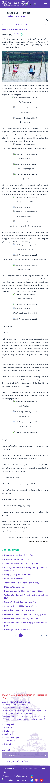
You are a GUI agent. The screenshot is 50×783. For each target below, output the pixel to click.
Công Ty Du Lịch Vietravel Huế (18, 574)
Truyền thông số (11, 737)
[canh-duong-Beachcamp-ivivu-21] (25, 422)
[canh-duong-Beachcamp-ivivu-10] (25, 412)
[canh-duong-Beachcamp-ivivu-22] (25, 309)
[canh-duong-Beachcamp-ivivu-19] (25, 432)
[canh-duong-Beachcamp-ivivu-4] (25, 402)
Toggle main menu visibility (45, 4)
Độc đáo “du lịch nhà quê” (15, 587)
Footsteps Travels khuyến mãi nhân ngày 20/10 (25, 614)
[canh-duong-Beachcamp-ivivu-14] (25, 245)
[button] (46, 20)
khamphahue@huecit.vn (17, 708)
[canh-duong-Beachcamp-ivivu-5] (25, 155)
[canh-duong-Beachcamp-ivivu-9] (25, 144)
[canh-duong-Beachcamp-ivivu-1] (25, 222)
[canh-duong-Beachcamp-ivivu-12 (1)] (25, 98)
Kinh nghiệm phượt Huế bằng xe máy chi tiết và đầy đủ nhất (26, 569)
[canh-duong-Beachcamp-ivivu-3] (25, 212)
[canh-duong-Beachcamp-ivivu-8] (25, 118)
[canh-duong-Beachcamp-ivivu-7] (25, 108)
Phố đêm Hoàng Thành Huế (16, 559)
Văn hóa (8, 727)
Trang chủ (12, 12)
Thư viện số (9, 741)
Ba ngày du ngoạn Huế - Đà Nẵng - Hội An (23, 591)
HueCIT (24, 776)
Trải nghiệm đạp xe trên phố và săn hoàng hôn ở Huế (26, 596)
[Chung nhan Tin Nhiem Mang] (14, 780)
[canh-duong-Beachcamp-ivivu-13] (25, 198)
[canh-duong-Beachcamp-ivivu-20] (25, 208)
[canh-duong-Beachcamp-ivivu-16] (25, 295)
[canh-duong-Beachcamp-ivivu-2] (25, 165)
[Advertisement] (25, 662)
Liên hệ (7, 744)
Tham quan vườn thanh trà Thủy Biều (21, 563)
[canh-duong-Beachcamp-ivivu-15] (25, 255)
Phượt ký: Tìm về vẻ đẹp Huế (17, 629)
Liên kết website (10, 755)
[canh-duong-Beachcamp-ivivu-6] (25, 175)
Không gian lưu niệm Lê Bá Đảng (19, 555)
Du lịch (27, 12)
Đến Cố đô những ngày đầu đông (19, 610)
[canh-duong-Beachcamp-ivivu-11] (25, 266)
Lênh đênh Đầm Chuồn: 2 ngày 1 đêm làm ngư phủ (26, 624)
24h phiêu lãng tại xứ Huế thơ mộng (20, 602)
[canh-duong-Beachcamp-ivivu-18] (25, 305)
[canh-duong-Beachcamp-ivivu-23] (25, 319)
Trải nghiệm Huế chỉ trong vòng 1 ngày (21, 582)
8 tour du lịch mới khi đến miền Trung (20, 606)
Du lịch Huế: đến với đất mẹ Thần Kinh (21, 618)
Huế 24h (8, 734)
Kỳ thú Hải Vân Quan (13, 578)
